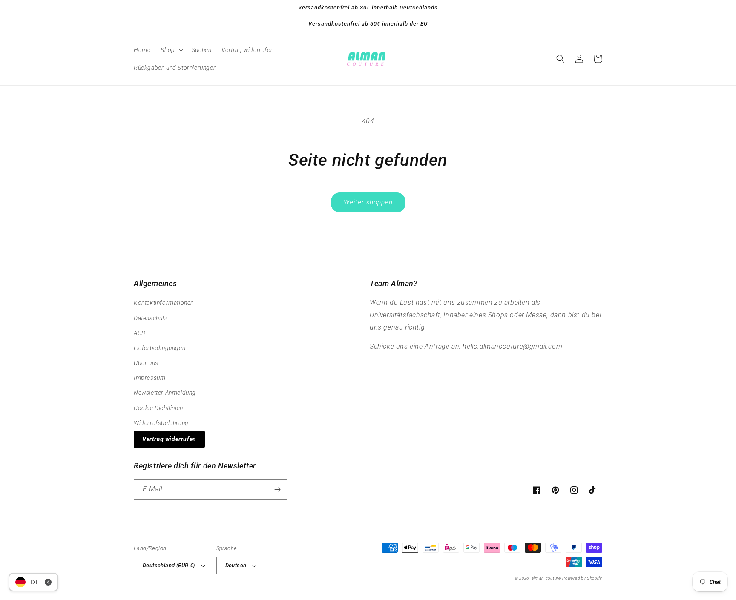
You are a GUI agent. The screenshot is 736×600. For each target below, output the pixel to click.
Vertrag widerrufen (169, 439)
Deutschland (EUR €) (169, 565)
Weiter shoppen (368, 202)
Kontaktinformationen (164, 302)
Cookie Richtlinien (158, 408)
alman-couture (546, 578)
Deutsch (236, 565)
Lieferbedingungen (159, 347)
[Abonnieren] (277, 489)
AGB (139, 333)
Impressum (149, 377)
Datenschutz (151, 318)
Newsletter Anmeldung (165, 392)
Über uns (146, 362)
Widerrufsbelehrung (161, 422)
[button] (170, 50)
